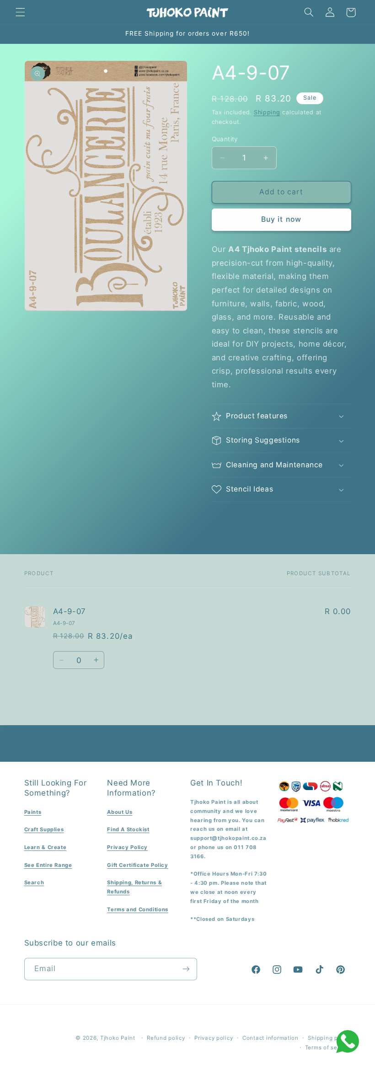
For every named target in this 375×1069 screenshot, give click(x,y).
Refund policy (166, 1038)
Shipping (267, 112)
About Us (119, 812)
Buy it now (281, 219)
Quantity (225, 139)
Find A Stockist (128, 829)
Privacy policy (213, 1038)
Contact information (270, 1038)
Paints (33, 812)
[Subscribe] (185, 969)
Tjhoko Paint (117, 1038)
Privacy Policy (127, 847)
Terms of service (328, 1047)
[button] (20, 12)
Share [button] (232, 519)
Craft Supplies (44, 829)
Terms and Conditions (137, 909)
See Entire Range (48, 865)
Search (34, 882)
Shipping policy (329, 1038)
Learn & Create (45, 847)
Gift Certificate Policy (137, 865)
